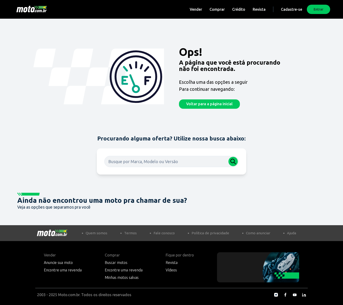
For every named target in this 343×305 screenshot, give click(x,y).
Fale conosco (164, 233)
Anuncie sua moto (58, 262)
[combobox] (171, 161)
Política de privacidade (210, 233)
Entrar (318, 9)
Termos (130, 233)
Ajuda (291, 233)
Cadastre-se (291, 9)
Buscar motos (116, 262)
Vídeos (171, 270)
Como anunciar (258, 233)
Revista (259, 9)
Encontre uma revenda (63, 270)
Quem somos (96, 233)
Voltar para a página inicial (209, 104)
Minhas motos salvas (122, 277)
